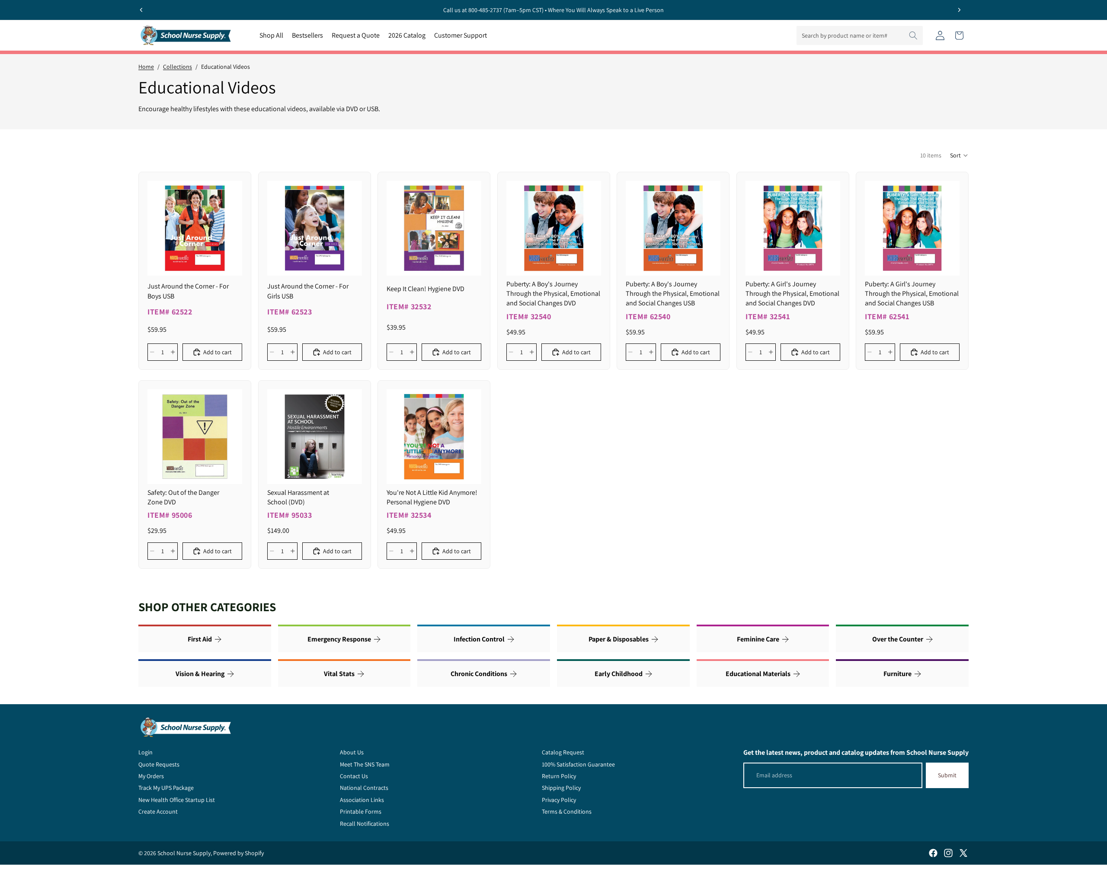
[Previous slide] (141, 9)
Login (145, 752)
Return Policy (559, 776)
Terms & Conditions (567, 811)
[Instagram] (948, 853)
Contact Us (354, 776)
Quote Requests (158, 764)
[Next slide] (959, 9)
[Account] (940, 35)
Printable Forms (360, 811)
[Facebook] (933, 853)
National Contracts (364, 788)
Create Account (158, 811)
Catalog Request (563, 752)
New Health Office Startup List (176, 800)
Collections (177, 67)
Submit (947, 775)
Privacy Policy (559, 800)
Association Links (362, 800)
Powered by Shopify (238, 853)
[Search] (913, 35)
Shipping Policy (561, 788)
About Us (352, 752)
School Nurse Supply (184, 853)
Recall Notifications (364, 823)
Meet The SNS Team (365, 764)
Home (146, 67)
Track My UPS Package (166, 788)
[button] (959, 155)
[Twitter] (963, 853)
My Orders (151, 776)
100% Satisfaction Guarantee (578, 764)
